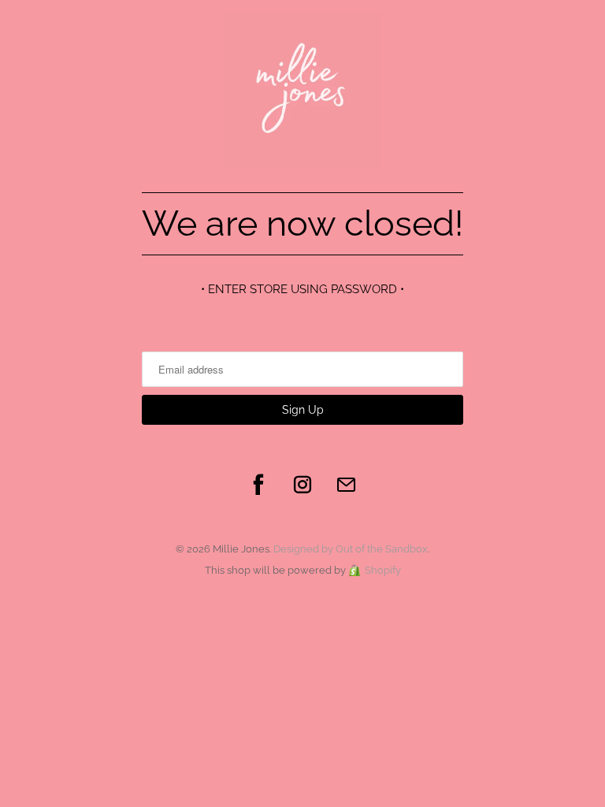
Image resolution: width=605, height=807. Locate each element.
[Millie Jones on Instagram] (302, 485)
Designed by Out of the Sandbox (350, 549)
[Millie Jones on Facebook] (258, 485)
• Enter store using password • (302, 289)
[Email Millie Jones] (346, 485)
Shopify (383, 570)
